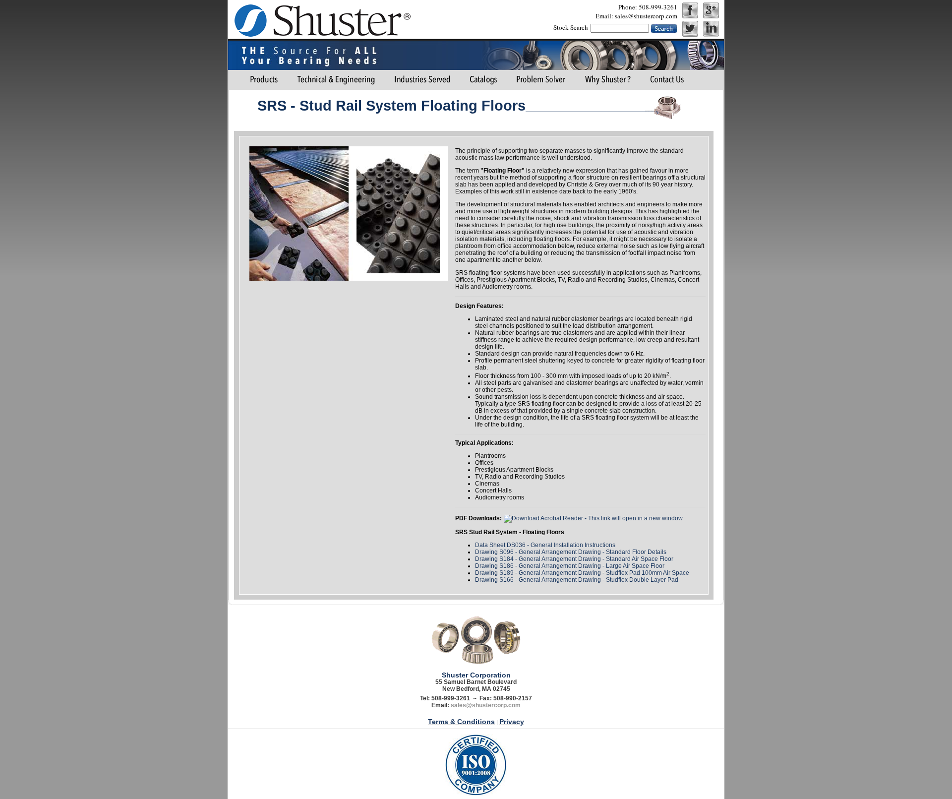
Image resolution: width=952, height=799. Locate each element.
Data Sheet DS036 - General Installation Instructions (545, 545)
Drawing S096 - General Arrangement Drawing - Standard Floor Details (570, 552)
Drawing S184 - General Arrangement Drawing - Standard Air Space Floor (574, 558)
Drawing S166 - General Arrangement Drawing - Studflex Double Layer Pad (576, 579)
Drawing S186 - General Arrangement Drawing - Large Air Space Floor (569, 565)
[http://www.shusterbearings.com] (321, 19)
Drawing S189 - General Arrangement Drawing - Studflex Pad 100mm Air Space (582, 572)
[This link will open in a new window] (593, 518)
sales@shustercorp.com (486, 705)
